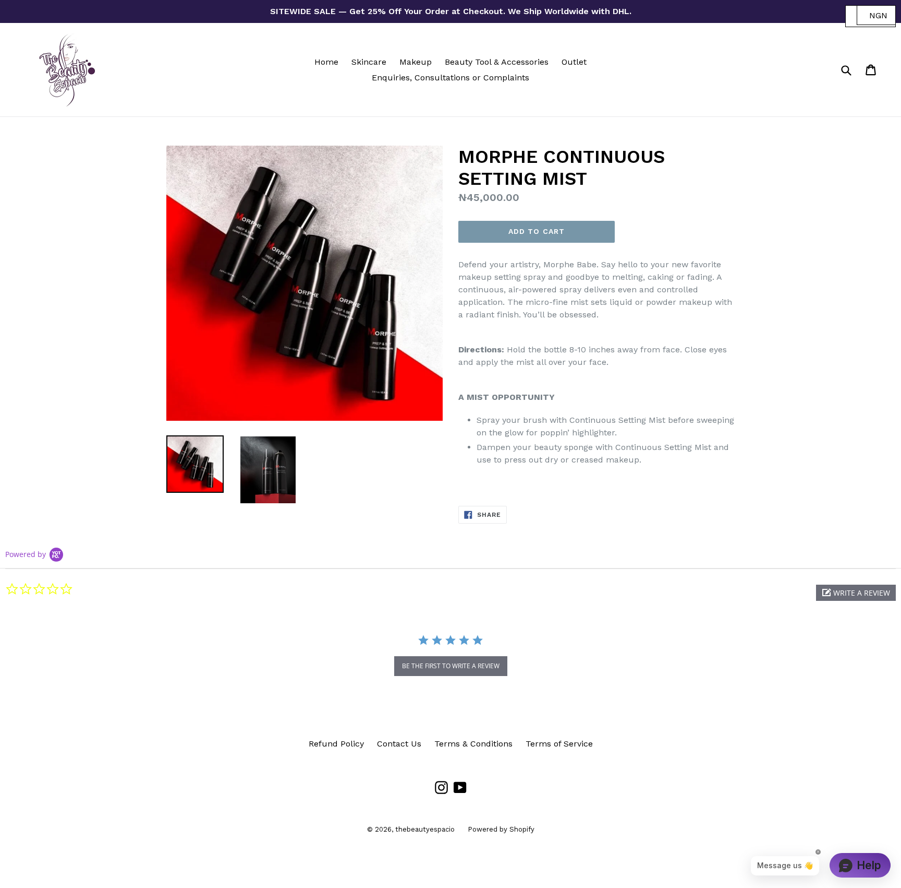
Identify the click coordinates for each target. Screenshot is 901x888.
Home (326, 62)
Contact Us (399, 744)
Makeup (415, 62)
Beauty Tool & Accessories (497, 62)
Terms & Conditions (473, 744)
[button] (856, 593)
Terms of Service (559, 744)
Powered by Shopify (501, 829)
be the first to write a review (451, 665)
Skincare (368, 62)
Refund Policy (336, 744)
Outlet (574, 62)
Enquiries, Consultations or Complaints (450, 77)
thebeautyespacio (425, 829)
